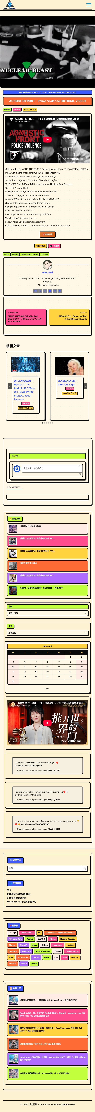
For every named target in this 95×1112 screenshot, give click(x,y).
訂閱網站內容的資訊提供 (18, 894)
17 (13, 672)
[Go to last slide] (10, 386)
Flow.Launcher (72, 951)
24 (13, 676)
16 (82, 667)
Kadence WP (68, 1104)
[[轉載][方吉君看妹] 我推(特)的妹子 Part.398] (13, 541)
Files (11, 957)
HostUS (70, 945)
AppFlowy (26, 951)
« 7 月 (46, 689)
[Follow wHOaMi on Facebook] (35, 291)
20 (47, 672)
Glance (12, 945)
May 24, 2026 (54, 829)
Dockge (12, 933)
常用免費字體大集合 (28, 563)
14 (59, 667)
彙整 (10, 626)
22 (70, 672)
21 (59, 672)
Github (45, 945)
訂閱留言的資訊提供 (16, 898)
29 (70, 676)
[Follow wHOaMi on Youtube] (50, 291)
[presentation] (25, 366)
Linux (34, 945)
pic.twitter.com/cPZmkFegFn (28, 795)
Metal (6, 254)
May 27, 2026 (54, 799)
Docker (29, 939)
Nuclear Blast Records (29, 254)
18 (25, 672)
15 (70, 667)
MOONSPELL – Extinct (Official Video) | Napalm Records (73, 316)
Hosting (74, 957)
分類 (10, 606)
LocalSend (57, 945)
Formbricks (23, 957)
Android (12, 963)
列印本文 (41, 246)
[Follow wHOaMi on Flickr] (55, 291)
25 (25, 676)
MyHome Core (15, 939)
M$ (39, 933)
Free (65, 957)
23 (82, 672)
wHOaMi (17, 109)
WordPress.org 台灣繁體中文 (21, 901)
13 (47, 667)
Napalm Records (67, 939)
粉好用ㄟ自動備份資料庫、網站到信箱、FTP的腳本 (41, 588)
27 (47, 676)
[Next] (85, 386)
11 (24, 667)
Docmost (13, 951)
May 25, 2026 (54, 770)
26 (36, 676)
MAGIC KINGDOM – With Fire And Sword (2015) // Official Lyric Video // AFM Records (25, 317)
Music (15, 254)
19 (36, 672)
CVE (56, 957)
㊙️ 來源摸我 (47, 234)
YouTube (44, 254)
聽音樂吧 (27, 92)
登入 (9, 890)
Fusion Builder (27, 933)
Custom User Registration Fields (60, 933)
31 (13, 681)
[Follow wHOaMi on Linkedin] (60, 291)
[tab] (42, 423)
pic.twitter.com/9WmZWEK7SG (35, 824)
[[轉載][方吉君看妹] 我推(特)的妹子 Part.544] (13, 553)
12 (36, 667)
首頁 (20, 92)
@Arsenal (31, 762)
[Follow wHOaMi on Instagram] (45, 291)
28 (59, 676)
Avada (24, 963)
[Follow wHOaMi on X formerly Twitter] (40, 291)
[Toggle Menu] (88, 4)
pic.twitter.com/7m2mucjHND (28, 765)
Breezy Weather (43, 951)
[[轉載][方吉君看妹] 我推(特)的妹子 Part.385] (13, 578)
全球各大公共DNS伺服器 (30, 526)
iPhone (52, 939)
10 (13, 667)
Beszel (58, 951)
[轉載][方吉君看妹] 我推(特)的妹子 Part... (37, 538)
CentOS (41, 939)
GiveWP (23, 945)
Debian (36, 957)
